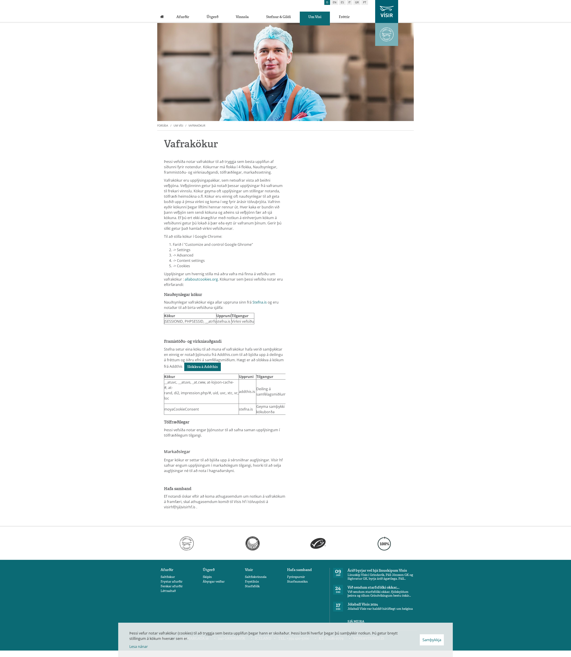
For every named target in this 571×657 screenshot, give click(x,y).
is (327, 2)
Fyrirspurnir (296, 577)
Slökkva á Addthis (202, 366)
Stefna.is (259, 302)
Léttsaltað (168, 591)
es (342, 2)
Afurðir (167, 569)
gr (357, 2)
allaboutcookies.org (201, 279)
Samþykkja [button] (431, 639)
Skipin (207, 577)
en (334, 2)
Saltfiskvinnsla (256, 577)
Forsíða (162, 125)
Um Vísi (178, 125)
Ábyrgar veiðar (214, 581)
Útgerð (209, 569)
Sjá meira (356, 621)
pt (364, 2)
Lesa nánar (138, 646)
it (349, 2)
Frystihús (252, 581)
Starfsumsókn (297, 581)
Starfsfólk (252, 586)
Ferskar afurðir (172, 586)
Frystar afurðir (171, 581)
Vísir (249, 569)
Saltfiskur (168, 577)
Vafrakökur (196, 125)
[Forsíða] (162, 17)
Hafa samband (299, 569)
